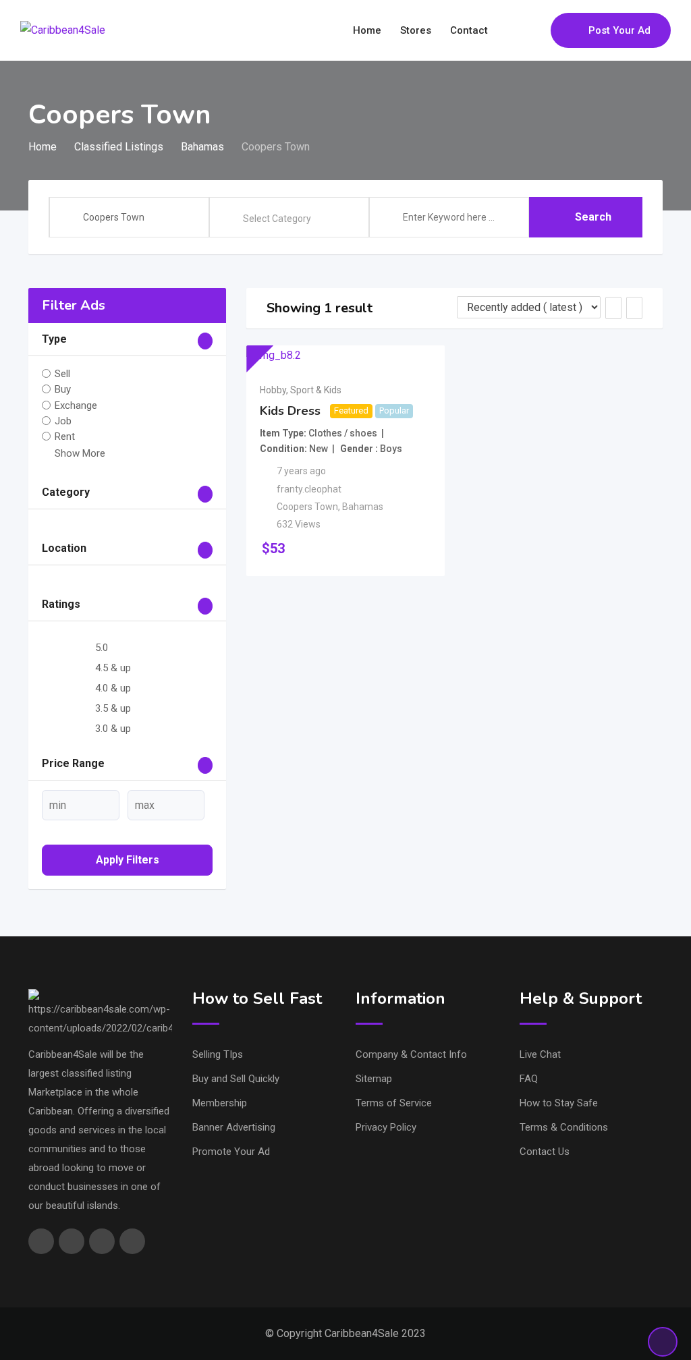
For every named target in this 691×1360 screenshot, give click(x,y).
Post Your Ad (619, 30)
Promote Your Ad (231, 1151)
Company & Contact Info (411, 1054)
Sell (62, 374)
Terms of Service (394, 1103)
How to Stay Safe (559, 1103)
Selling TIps (217, 1054)
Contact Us (545, 1151)
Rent (65, 436)
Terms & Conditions (564, 1127)
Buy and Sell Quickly (235, 1079)
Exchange (76, 405)
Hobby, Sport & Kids (300, 390)
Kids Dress (290, 411)
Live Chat (540, 1054)
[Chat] (511, 30)
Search (593, 216)
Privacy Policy (386, 1127)
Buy (63, 389)
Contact (469, 30)
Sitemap (374, 1079)
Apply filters (127, 859)
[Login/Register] (533, 30)
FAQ (529, 1079)
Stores (415, 30)
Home (367, 30)
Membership (219, 1103)
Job (63, 421)
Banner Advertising (233, 1127)
